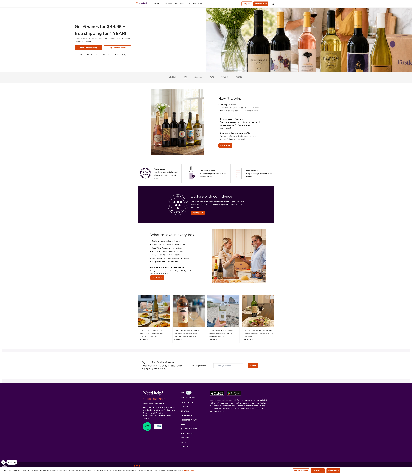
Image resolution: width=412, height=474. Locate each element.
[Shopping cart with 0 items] (273, 4)
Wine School (187, 433)
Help (183, 424)
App (185, 393)
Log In (247, 4)
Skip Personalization (117, 48)
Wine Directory (188, 398)
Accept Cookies (333, 470)
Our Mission (187, 415)
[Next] (272, 297)
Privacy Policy (189, 470)
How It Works (188, 402)
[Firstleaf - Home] (141, 3)
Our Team (185, 411)
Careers (185, 438)
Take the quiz (261, 4)
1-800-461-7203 (154, 399)
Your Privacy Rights (301, 470)
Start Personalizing (88, 48)
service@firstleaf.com (153, 403)
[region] (206, 470)
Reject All (317, 470)
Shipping (185, 447)
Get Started (225, 145)
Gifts (183, 442)
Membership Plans (189, 420)
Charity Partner (189, 429)
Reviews (185, 407)
